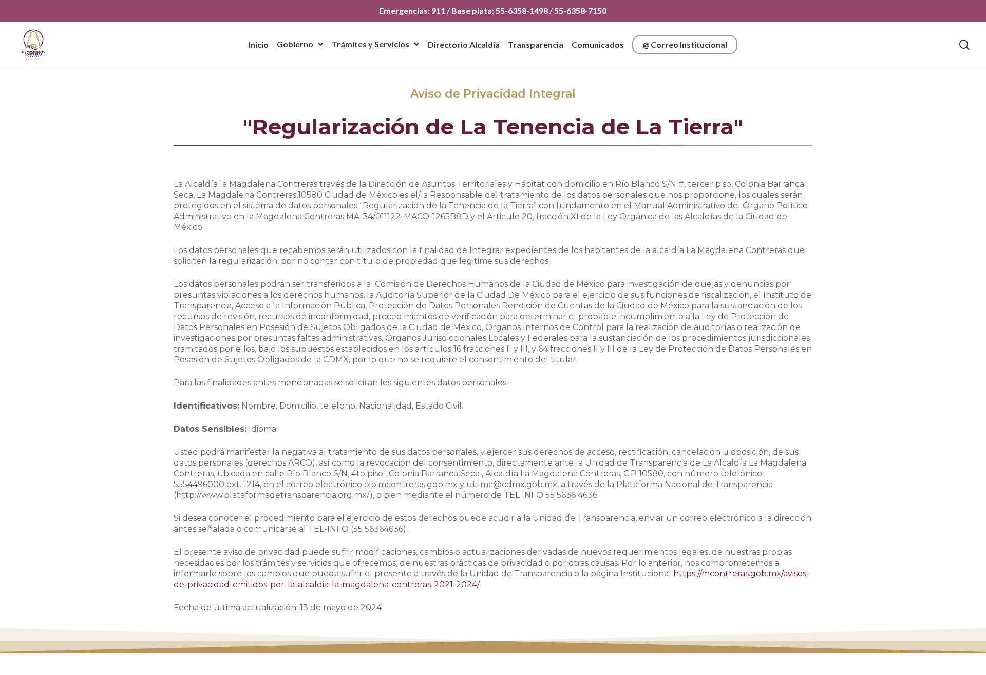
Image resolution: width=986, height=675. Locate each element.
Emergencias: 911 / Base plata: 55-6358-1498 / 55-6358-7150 (492, 10)
